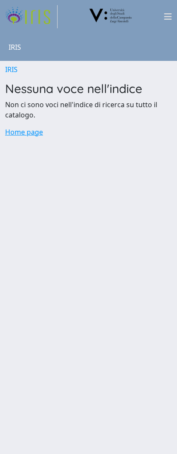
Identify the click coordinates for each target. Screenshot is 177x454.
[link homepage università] (111, 16)
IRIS (11, 69)
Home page (24, 132)
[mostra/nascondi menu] (168, 16)
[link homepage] (31, 16)
